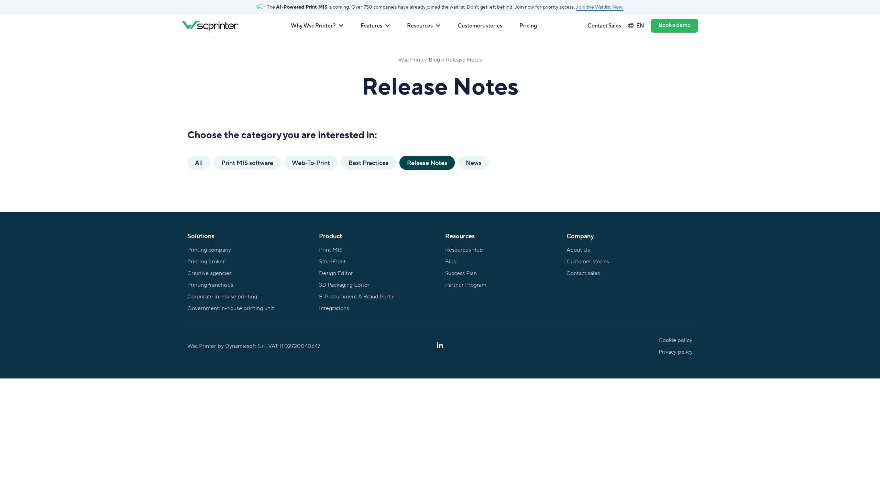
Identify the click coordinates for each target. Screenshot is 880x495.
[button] (317, 25)
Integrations (334, 308)
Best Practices (368, 162)
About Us (578, 249)
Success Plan (461, 273)
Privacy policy (676, 352)
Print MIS (330, 249)
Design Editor (336, 273)
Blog (450, 261)
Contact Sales (604, 25)
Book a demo (675, 25)
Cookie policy (675, 340)
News (474, 162)
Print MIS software (247, 162)
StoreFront (332, 261)
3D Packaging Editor (344, 285)
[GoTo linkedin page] (440, 346)
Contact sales (583, 273)
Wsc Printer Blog (419, 59)
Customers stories (480, 25)
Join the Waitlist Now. (599, 7)
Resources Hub (464, 249)
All (199, 162)
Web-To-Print (311, 162)
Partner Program (465, 285)
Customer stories (587, 261)
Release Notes (427, 162)
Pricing (528, 25)
